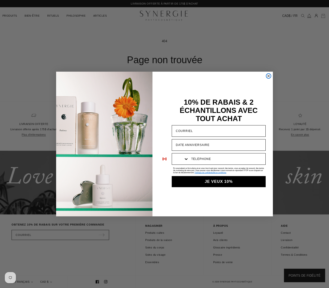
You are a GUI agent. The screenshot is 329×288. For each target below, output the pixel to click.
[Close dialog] (268, 76)
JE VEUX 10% (219, 181)
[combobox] (180, 159)
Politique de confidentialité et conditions (210, 172)
